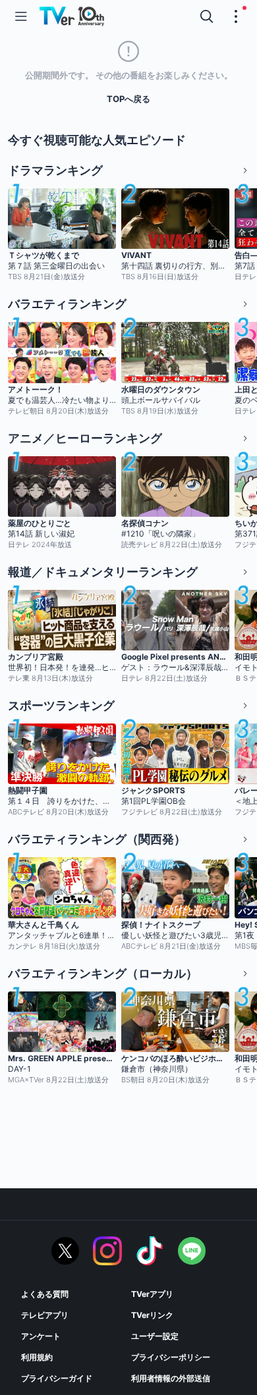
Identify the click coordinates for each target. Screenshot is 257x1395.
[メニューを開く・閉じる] (235, 16)
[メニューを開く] (21, 16)
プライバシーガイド (56, 1378)
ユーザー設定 (155, 1336)
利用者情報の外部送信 (170, 1378)
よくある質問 (45, 1294)
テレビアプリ (45, 1315)
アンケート (41, 1336)
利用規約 (37, 1357)
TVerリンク (152, 1315)
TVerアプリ (152, 1294)
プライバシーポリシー (170, 1357)
